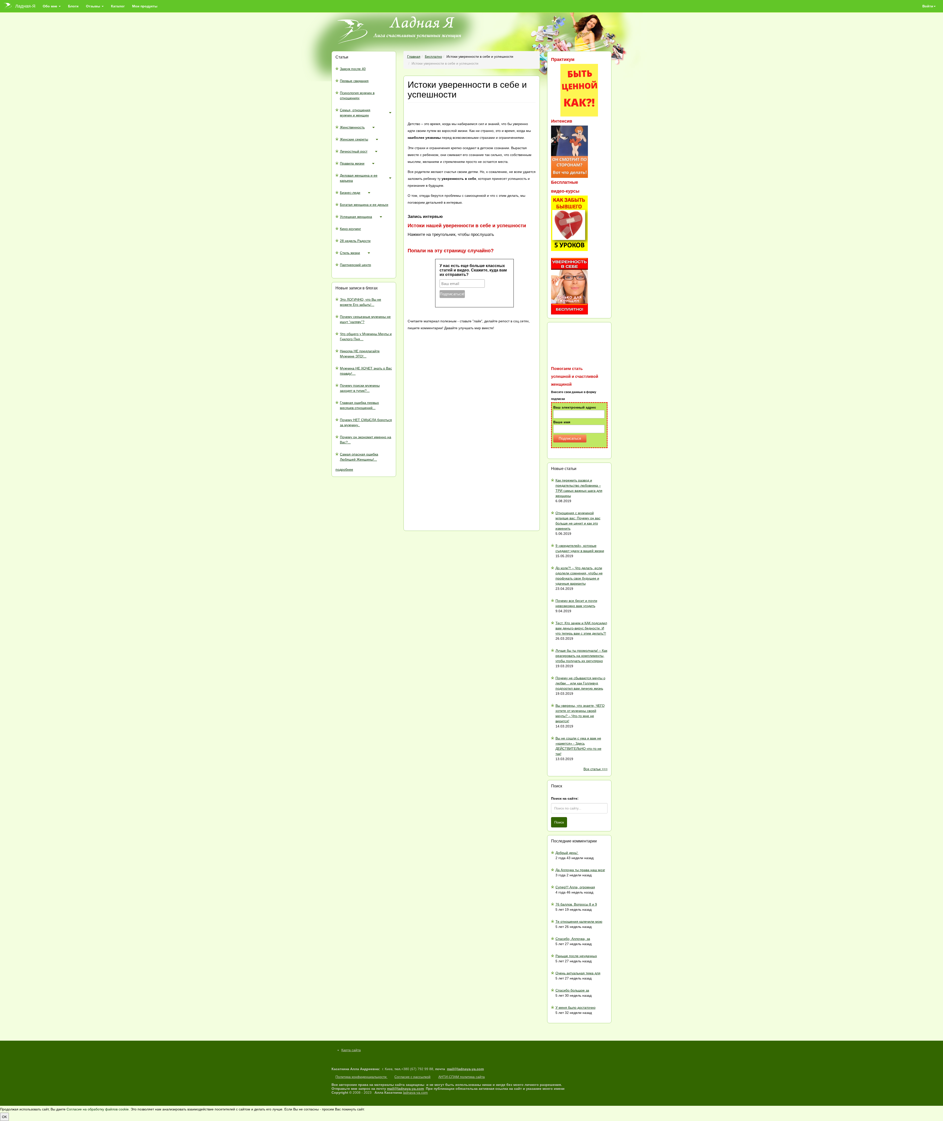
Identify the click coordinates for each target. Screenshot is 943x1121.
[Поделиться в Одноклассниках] (444, 484)
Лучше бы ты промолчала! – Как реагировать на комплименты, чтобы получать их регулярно (581, 656)
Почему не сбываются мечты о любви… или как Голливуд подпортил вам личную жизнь (580, 683)
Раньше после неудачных (576, 956)
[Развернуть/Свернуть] (390, 112)
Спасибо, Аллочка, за (572, 939)
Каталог (118, 6)
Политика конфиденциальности (361, 1077)
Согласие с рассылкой (412, 1077)
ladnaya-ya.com (415, 1092)
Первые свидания (354, 81)
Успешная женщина (356, 217)
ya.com (478, 1069)
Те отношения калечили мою (578, 921)
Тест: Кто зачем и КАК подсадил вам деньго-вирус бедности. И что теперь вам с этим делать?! (581, 628)
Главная (413, 56)
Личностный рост (353, 151)
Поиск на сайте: (565, 798)
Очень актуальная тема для (577, 973)
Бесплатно (433, 56)
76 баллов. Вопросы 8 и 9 (576, 904)
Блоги (73, 6)
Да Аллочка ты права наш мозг (580, 870)
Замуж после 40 (353, 69)
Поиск (559, 822)
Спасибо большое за (572, 990)
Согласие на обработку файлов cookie (98, 1109)
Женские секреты (354, 139)
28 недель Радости (355, 241)
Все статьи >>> (595, 769)
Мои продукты (144, 6)
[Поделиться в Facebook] (444, 406)
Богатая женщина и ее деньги (364, 205)
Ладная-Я (25, 6)
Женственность (352, 127)
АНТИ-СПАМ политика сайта (461, 1077)
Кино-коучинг (350, 229)
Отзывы (93, 6)
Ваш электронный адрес (574, 407)
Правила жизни (352, 163)
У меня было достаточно (575, 1007)
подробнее (344, 469)
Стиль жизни (350, 253)
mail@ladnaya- (459, 1069)
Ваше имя (561, 422)
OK (4, 1117)
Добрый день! (567, 853)
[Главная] (9, 6)
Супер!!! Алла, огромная (575, 887)
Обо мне (50, 6)
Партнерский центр (355, 265)
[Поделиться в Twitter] (444, 523)
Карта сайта (351, 1050)
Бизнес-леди (350, 193)
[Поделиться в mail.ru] (444, 445)
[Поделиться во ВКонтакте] (444, 367)
